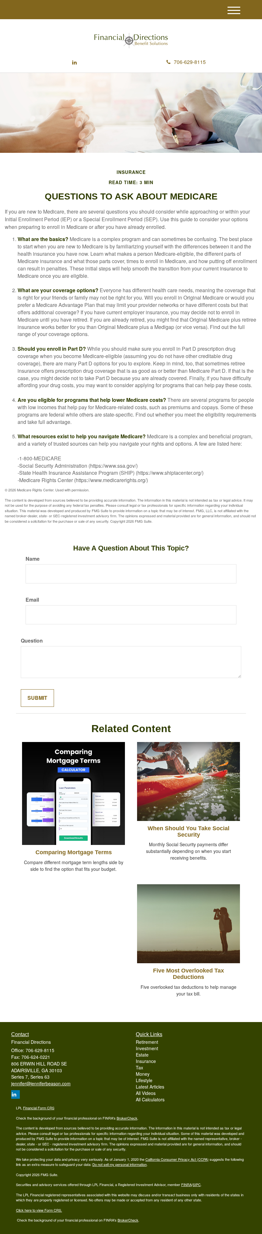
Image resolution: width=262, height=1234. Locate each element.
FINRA (186, 1184)
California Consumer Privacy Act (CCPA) (177, 1159)
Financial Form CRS (38, 1107)
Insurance (146, 1061)
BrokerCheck (127, 1118)
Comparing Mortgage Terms (73, 852)
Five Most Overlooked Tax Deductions (188, 973)
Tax (139, 1067)
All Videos (146, 1093)
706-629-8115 (190, 62)
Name (33, 558)
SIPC (197, 1184)
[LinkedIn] (74, 62)
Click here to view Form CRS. (39, 1210)
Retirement (147, 1042)
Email (32, 599)
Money (143, 1074)
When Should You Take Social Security (188, 831)
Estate (142, 1054)
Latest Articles (150, 1086)
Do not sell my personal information (119, 1164)
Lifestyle (144, 1080)
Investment (147, 1048)
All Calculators (150, 1099)
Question (32, 640)
